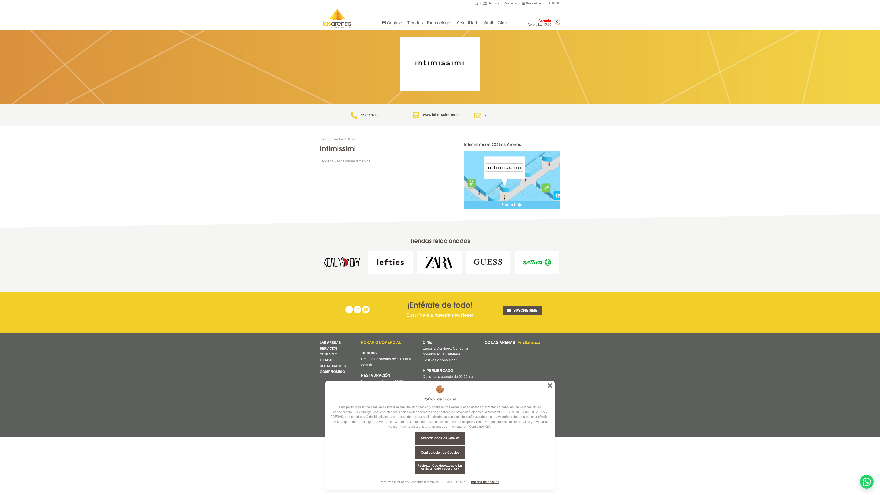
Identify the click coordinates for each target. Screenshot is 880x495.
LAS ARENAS (330, 342)
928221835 (370, 115)
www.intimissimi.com (441, 114)
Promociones (440, 22)
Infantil (487, 22)
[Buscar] (476, 3)
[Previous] (319, 264)
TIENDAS (327, 360)
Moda (352, 139)
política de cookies (485, 482)
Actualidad (467, 22)
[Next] (559, 264)
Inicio (323, 139)
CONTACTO (328, 354)
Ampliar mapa (529, 342)
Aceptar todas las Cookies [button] (550, 385)
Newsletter (534, 3)
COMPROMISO (333, 371)
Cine (502, 22)
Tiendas (415, 22)
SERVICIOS (329, 348)
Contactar (510, 3)
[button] (867, 482)
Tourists (493, 3)
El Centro (391, 22)
